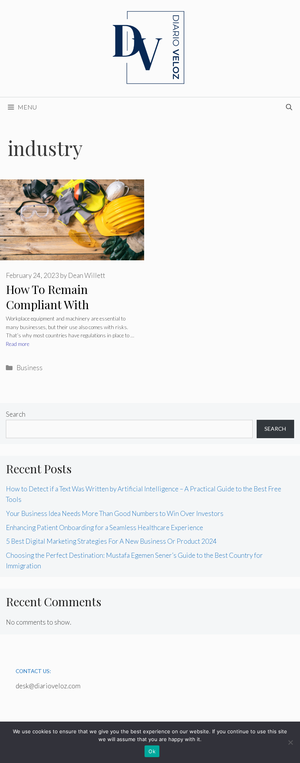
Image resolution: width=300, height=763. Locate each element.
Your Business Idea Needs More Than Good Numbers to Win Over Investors (114, 513)
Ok (151, 751)
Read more (17, 344)
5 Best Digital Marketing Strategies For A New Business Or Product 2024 (111, 541)
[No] (290, 742)
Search (15, 414)
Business (29, 368)
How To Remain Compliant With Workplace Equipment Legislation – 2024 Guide (70, 311)
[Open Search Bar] (289, 107)
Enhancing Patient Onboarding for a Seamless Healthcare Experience (104, 527)
